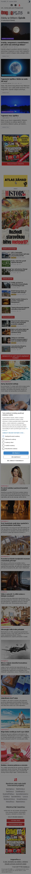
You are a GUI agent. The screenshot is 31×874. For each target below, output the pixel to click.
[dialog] (15, 437)
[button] (15, 433)
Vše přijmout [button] (16, 453)
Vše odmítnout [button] (16, 457)
